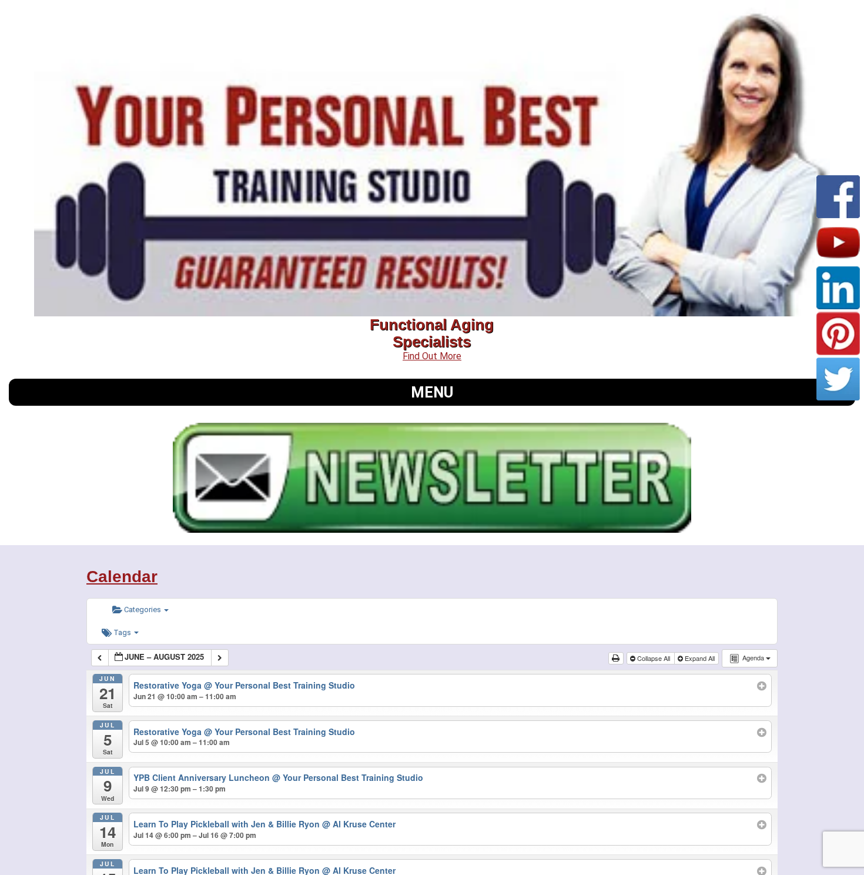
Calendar (122, 576)
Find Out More (432, 356)
